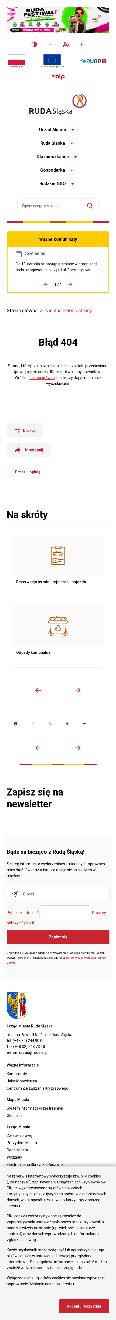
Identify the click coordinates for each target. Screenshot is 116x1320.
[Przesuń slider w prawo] (78, 690)
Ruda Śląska (52, 143)
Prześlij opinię (27, 472)
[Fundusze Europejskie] (52, 61)
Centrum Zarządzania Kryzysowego (37, 1088)
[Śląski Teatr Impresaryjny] (84, 723)
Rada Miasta (17, 1150)
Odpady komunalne (58, 637)
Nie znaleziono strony (68, 310)
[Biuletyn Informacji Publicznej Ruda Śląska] (58, 76)
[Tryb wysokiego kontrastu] (34, 44)
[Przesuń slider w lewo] (38, 690)
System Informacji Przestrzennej (35, 1108)
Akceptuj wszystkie (84, 1306)
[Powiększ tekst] (82, 44)
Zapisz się (58, 937)
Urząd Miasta (52, 129)
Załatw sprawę (19, 1135)
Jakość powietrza (22, 1081)
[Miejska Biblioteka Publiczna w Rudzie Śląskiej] (67, 723)
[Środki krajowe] (16, 61)
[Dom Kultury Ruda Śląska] (101, 724)
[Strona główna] (58, 104)
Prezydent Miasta (22, 1143)
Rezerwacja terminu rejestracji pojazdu (58, 566)
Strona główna (22, 310)
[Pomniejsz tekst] (50, 44)
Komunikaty (17, 1074)
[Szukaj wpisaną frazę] (91, 206)
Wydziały (14, 1157)
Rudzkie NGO (52, 183)
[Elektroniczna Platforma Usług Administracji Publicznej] (93, 61)
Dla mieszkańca (53, 156)
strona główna (42, 378)
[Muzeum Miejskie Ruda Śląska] (50, 723)
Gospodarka (52, 170)
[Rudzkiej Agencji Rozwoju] (32, 724)
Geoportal (15, 1115)
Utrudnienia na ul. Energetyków (58, 267)
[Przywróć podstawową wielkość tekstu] (66, 44)
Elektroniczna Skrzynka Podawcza (36, 1164)
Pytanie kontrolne (23, 913)
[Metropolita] (15, 723)
